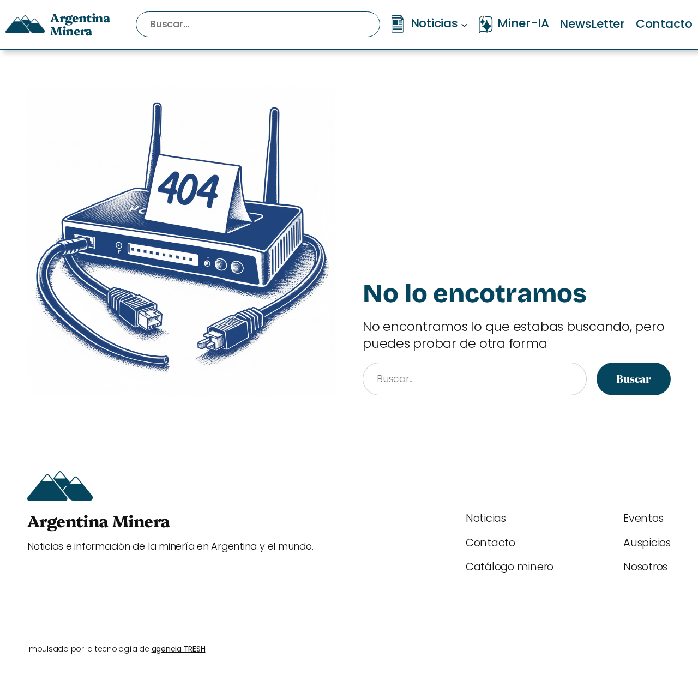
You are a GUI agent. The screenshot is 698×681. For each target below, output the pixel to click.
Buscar (633, 378)
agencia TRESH (179, 648)
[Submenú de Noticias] (464, 24)
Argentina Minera (80, 23)
